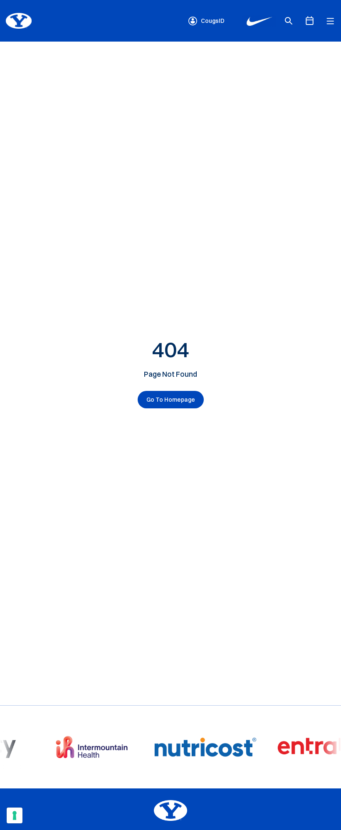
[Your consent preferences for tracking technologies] (14, 815)
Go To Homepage (170, 399)
